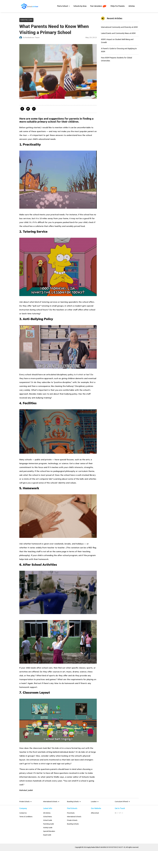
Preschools (71, 813)
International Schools (74, 816)
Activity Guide (47, 827)
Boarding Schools (73, 824)
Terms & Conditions (25, 816)
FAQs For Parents (118, 6)
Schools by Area (80, 6)
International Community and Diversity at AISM (119, 27)
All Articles (47, 813)
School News (47, 816)
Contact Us (23, 813)
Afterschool (95, 813)
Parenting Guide (48, 824)
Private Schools (72, 820)
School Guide (47, 820)
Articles (132, 6)
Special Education (49, 831)
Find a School (62, 6)
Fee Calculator (96, 6)
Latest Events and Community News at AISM (118, 33)
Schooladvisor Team (31, 37)
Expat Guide (47, 835)
